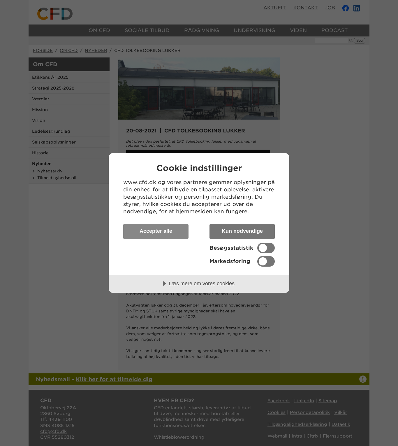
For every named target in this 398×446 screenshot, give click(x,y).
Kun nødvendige (242, 231)
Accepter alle (156, 231)
